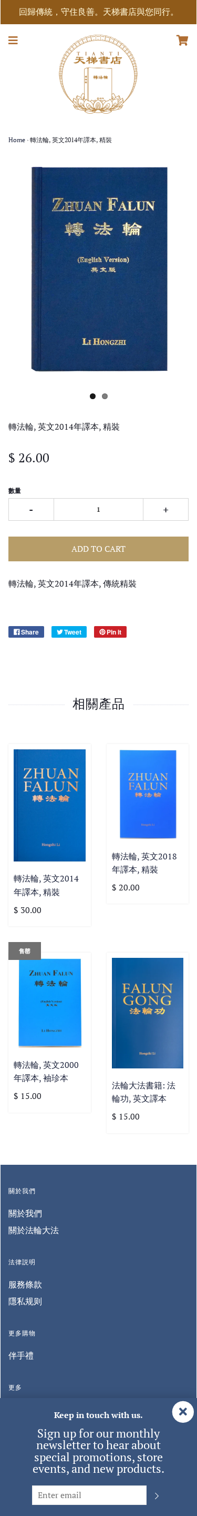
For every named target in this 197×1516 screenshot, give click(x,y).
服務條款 (25, 1284)
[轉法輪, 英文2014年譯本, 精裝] (50, 805)
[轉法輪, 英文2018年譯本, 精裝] (148, 794)
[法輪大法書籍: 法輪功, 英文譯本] (148, 1013)
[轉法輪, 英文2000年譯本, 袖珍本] (50, 1003)
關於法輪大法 (33, 1230)
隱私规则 (25, 1301)
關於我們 (25, 1213)
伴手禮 (21, 1355)
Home (16, 140)
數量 (14, 490)
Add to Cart (98, 548)
